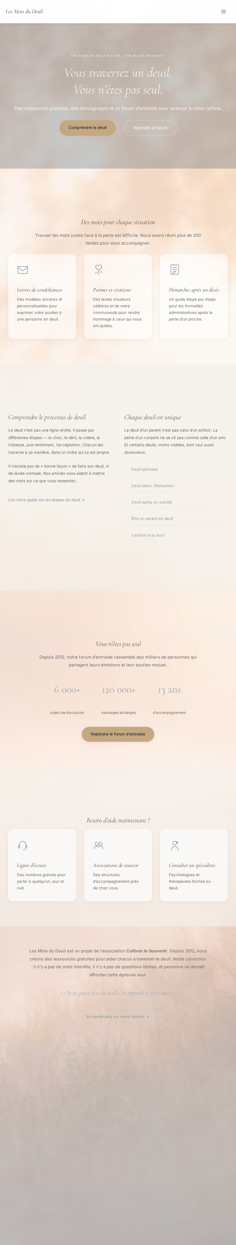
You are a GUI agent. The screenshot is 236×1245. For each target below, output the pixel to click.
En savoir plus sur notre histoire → (118, 1016)
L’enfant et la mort (148, 535)
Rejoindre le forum (150, 127)
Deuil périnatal (145, 469)
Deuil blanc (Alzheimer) (153, 485)
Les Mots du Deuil (24, 11)
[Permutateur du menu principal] (224, 11)
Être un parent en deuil (152, 518)
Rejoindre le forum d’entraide (118, 734)
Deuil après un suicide (152, 502)
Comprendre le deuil (87, 127)
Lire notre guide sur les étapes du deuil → (46, 499)
